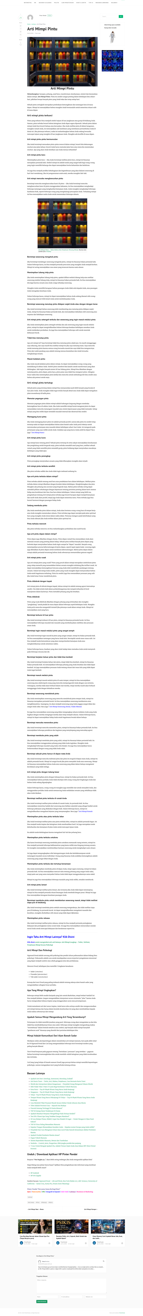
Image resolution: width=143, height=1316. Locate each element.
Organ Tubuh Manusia (39, 1138)
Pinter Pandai (45, 15)
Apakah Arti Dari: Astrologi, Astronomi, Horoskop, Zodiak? (52, 1079)
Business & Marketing (85, 1192)
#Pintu (37, 1202)
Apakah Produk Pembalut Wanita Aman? (45, 1135)
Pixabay (48, 251)
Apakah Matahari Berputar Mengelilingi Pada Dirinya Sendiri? (53, 1114)
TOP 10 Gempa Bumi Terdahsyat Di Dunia (45, 1111)
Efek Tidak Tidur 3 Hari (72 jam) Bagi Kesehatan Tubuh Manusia (54, 1087)
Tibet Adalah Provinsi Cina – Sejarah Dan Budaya (48, 1106)
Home (28, 24)
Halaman (114, 2)
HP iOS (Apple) (36, 1176)
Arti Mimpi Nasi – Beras (36, 1209)
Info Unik (64, 1192)
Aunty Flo (48, 1184)
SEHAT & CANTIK (81, 2)
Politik (56, 2)
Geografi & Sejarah (53, 1192)
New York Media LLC (70, 1181)
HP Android (35, 1173)
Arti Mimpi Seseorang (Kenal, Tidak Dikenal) (65, 707)
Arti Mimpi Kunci (38, 433)
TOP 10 (91, 2)
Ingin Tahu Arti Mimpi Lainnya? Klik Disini (50, 936)
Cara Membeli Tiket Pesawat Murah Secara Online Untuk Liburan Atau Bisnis (58, 1103)
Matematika (36, 1192)
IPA (35, 2)
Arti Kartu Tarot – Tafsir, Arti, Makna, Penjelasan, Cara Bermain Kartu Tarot (58, 1081)
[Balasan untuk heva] (103, 1261)
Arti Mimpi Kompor (90, 1209)
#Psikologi (44, 1202)
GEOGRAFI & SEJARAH (45, 2)
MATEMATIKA (28, 2)
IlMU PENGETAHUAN (68, 2)
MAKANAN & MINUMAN (102, 2)
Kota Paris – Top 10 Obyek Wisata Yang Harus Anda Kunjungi (52, 1089)
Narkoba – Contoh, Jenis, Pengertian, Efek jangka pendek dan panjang (56, 1143)
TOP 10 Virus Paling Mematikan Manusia (45, 1124)
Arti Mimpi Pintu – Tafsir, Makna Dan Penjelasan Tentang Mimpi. (58, 250)
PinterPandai (27, 1242)
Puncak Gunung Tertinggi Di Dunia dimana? (46, 1108)
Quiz (29, 1192)
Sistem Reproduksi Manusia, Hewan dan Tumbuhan (49, 1141)
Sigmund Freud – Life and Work (50, 1181)
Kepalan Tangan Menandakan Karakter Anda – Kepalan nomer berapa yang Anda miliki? (63, 1127)
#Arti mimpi (31, 1202)
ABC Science (82, 1181)
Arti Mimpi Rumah (86, 811)
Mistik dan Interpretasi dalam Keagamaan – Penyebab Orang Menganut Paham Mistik (62, 1084)
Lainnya (34, 24)
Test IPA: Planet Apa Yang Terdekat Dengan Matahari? (50, 1116)
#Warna (50, 1202)
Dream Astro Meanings (61, 1184)
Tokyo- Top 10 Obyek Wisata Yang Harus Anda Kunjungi (51, 1095)
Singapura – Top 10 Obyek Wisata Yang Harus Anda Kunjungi (52, 1092)
